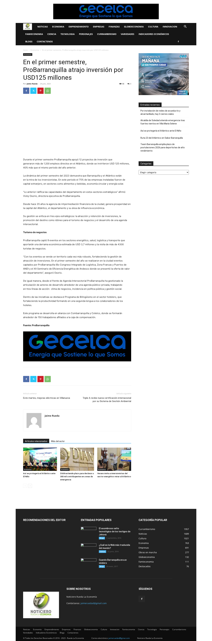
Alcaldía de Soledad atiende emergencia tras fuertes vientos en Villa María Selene (162, 122)
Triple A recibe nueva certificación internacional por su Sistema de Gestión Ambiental (107, 400)
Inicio (25, 50)
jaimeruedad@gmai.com (119, 638)
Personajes (86, 34)
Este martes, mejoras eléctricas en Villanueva (46, 398)
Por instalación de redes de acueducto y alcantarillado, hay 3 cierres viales (160, 112)
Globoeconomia (134, 26)
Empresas (98, 26)
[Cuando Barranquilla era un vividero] (88, 563)
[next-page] (30, 486)
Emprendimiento (79, 26)
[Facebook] (178, 41)
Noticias (42, 26)
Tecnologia (68, 34)
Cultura (153, 26)
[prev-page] (25, 486)
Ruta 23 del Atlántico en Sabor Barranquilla (161, 138)
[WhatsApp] (48, 91)
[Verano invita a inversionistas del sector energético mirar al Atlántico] (114, 459)
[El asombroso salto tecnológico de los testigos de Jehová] (88, 532)
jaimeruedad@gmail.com (94, 603)
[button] (185, 26)
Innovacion (170, 26)
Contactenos (45, 41)
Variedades (127, 34)
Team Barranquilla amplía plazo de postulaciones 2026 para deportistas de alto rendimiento (162, 147)
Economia (58, 26)
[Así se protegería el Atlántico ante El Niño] (40, 459)
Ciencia (51, 34)
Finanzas (114, 26)
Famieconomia (34, 34)
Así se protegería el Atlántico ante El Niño (160, 131)
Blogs (28, 41)
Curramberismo (106, 34)
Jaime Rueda (32, 84)
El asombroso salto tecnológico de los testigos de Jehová (114, 531)
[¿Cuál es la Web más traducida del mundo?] (88, 548)
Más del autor (58, 441)
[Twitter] (33, 91)
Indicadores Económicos (154, 34)
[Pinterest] (40, 91)
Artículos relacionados (36, 441)
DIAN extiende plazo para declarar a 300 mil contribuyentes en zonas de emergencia (77, 476)
